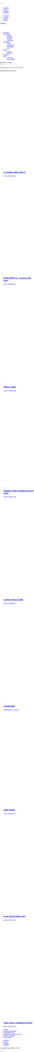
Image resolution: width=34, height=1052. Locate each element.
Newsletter (6, 15)
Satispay (5, 18)
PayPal (5, 20)
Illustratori (10, 53)
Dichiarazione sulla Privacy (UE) (12, 1034)
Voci (8, 48)
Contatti (5, 1029)
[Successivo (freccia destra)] (2, 1051)
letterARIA (10, 57)
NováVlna (10, 37)
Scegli (13, 176)
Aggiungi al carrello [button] (13, 710)
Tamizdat (9, 39)
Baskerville (6, 34)
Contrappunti (10, 45)
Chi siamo (6, 32)
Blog (4, 56)
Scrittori (9, 51)
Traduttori (6, 54)
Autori (5, 50)
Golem (9, 43)
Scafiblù (9, 35)
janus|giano (10, 40)
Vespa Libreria (11, 59)
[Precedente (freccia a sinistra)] (0, 1051)
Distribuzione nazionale (9, 1031)
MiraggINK (10, 46)
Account (5, 17)
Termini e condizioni (9, 1035)
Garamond (6, 42)
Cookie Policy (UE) (8, 1032)
